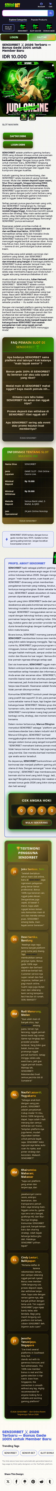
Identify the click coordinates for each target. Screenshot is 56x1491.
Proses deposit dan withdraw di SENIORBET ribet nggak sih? (28, 413)
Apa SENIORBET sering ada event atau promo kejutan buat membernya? (28, 425)
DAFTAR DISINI (18, 136)
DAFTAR (42, 37)
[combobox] (25, 13)
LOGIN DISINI (18, 144)
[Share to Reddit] (41, 1481)
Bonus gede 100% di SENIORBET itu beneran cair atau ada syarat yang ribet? (28, 374)
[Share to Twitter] (8, 1481)
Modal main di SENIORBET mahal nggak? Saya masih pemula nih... (28, 387)
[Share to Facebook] (16, 1481)
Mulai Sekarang (37, 822)
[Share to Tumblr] (49, 1481)
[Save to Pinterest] (33, 1481)
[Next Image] (53, 89)
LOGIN (14, 37)
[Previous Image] (2, 89)
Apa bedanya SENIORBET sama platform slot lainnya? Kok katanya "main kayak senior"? (28, 360)
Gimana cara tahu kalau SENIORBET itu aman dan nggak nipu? (28, 400)
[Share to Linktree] (24, 1481)
